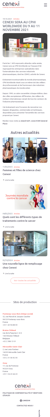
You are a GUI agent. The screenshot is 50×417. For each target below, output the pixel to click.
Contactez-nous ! (25, 406)
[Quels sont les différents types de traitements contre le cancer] (25, 206)
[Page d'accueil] (13, 5)
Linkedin (26, 400)
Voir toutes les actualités (25, 280)
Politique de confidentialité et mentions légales (22, 394)
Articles (16, 19)
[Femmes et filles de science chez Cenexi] (25, 159)
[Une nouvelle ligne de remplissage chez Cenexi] (25, 253)
